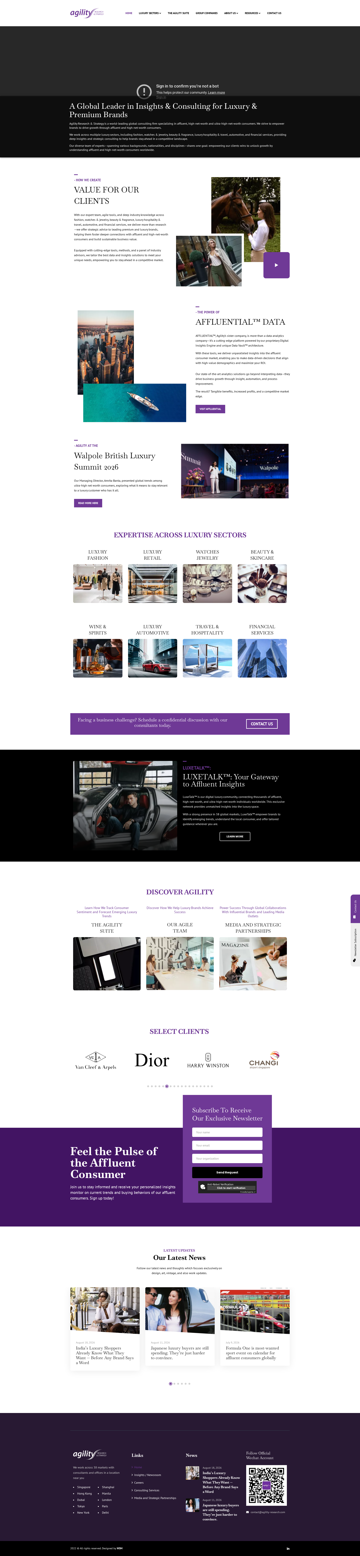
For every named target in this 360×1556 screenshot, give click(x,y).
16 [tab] (204, 1086)
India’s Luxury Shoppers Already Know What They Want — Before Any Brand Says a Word (105, 1355)
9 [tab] (178, 1086)
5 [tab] (163, 1086)
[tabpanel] (96, 1060)
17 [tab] (208, 1086)
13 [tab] (193, 1086)
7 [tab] (171, 1086)
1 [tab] (148, 1086)
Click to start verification (231, 1188)
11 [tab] (186, 1086)
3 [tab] (156, 1086)
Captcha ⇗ (247, 1192)
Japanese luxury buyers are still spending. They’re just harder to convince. (180, 1352)
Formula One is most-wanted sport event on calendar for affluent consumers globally (252, 1352)
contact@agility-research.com (268, 1512)
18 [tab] (212, 1086)
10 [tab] (182, 1086)
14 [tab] (197, 1086)
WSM (119, 1548)
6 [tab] (167, 1086)
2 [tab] (152, 1086)
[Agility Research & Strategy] (87, 13)
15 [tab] (201, 1086)
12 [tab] (189, 1086)
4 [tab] (159, 1086)
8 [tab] (174, 1086)
